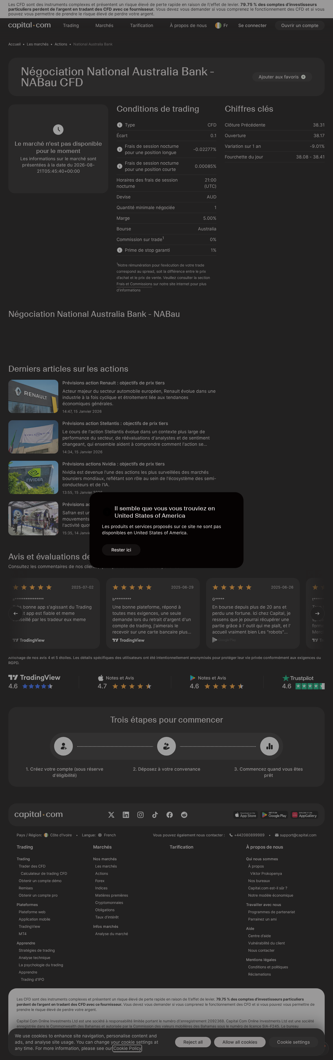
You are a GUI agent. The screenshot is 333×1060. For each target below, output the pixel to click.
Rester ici (121, 549)
